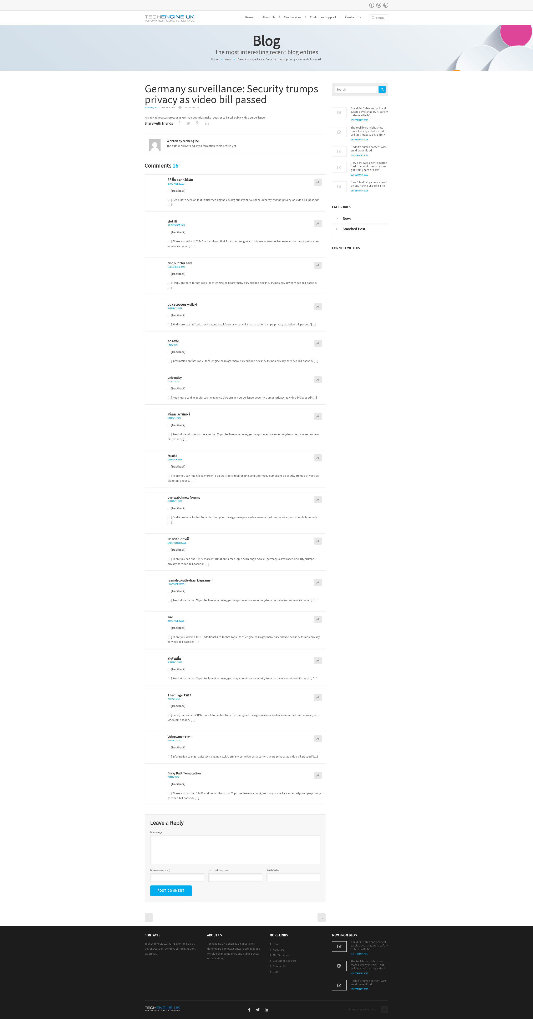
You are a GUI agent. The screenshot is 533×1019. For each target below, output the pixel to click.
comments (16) (191, 107)
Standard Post (354, 228)
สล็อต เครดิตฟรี (179, 414)
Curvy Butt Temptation (184, 773)
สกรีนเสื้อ (174, 658)
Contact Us (279, 966)
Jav (170, 617)
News (228, 59)
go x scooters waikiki (182, 304)
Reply (318, 182)
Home (215, 59)
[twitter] (378, 5)
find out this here (180, 263)
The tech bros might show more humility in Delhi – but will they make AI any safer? (368, 131)
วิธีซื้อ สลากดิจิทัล (180, 180)
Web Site (272, 870)
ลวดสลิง (173, 341)
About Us (278, 949)
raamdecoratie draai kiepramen (190, 580)
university (175, 377)
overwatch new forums (184, 497)
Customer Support (284, 961)
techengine (168, 107)
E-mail (218, 870)
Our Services (281, 955)
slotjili (172, 221)
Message (156, 832)
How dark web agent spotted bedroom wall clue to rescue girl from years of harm (369, 166)
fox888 (172, 456)
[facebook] (371, 5)
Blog (276, 972)
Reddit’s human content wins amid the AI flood (369, 148)
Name (160, 870)
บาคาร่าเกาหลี (178, 539)
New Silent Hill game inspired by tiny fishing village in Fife (369, 184)
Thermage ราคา (179, 695)
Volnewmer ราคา (180, 736)
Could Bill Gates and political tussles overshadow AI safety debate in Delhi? (369, 111)
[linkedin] (385, 5)
